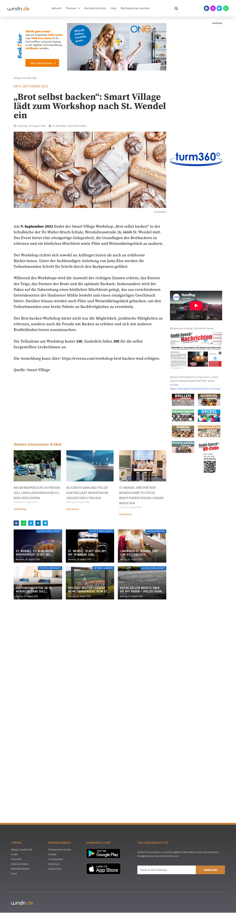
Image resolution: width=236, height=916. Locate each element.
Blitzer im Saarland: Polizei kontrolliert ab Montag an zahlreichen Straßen (87, 493)
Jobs (113, 8)
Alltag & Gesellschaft (25, 78)
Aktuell (56, 8)
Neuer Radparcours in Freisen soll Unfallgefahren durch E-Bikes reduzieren (37, 493)
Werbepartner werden (135, 8)
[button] (16, 523)
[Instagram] (213, 8)
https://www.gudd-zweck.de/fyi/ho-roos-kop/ (195, 388)
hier (176, 384)
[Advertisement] (90, 408)
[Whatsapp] (226, 8)
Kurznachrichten (95, 8)
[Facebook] (206, 8)
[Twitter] (219, 8)
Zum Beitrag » (20, 509)
